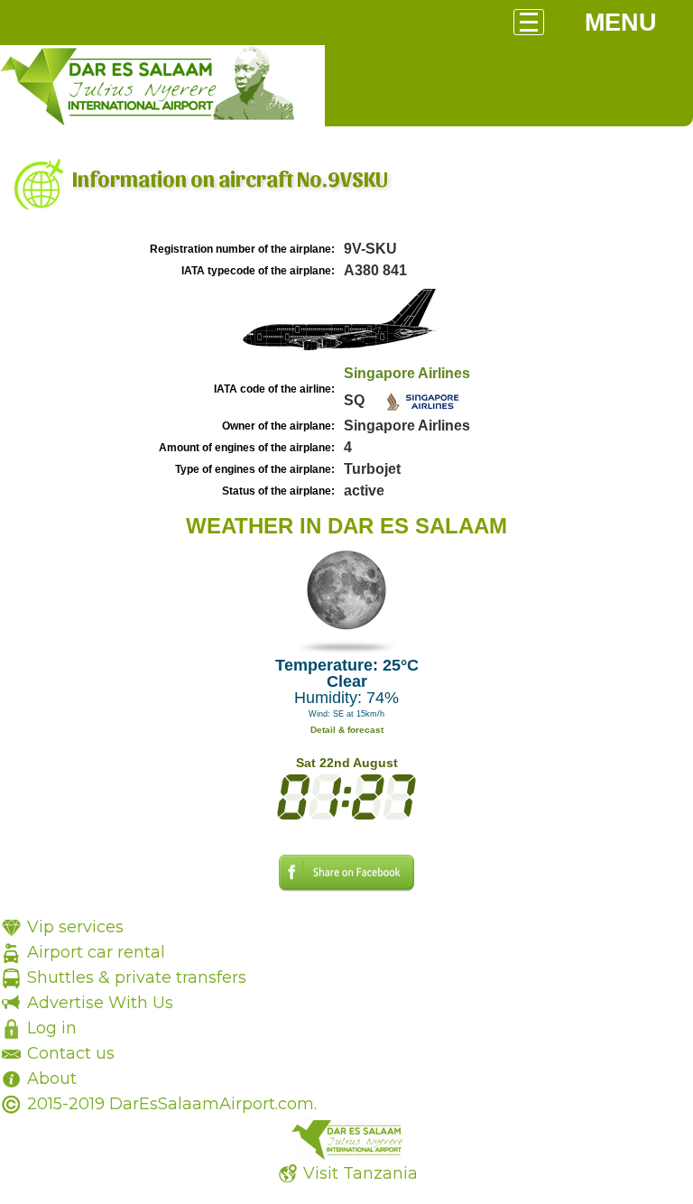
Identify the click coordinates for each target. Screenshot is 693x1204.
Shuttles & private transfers (136, 977)
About (52, 1078)
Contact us (71, 1053)
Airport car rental (96, 952)
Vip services (75, 927)
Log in (52, 1028)
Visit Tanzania (360, 1173)
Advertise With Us (100, 1003)
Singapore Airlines (407, 373)
